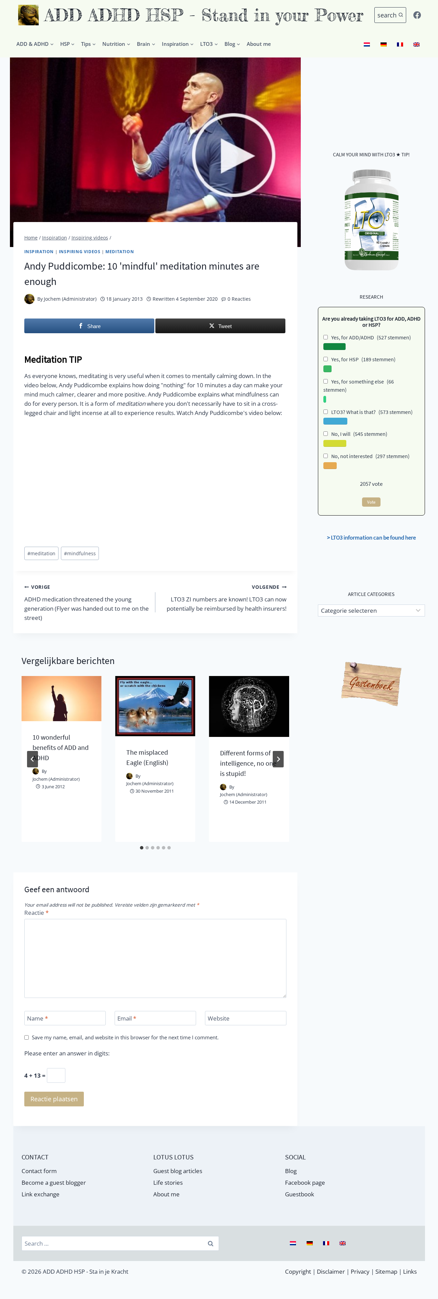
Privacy (360, 1271)
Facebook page (305, 1182)
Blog (291, 1171)
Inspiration (39, 251)
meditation (41, 553)
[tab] (141, 847)
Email (126, 1018)
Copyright (298, 1271)
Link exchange (41, 1194)
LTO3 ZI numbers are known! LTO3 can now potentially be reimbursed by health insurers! (226, 598)
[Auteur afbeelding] (29, 299)
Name (37, 1018)
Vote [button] (371, 502)
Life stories (168, 1182)
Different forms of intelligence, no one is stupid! (248, 763)
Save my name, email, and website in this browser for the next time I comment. (125, 1037)
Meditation (119, 251)
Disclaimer (331, 1271)
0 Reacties (239, 299)
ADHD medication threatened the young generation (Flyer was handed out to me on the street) (86, 603)
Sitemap (386, 1271)
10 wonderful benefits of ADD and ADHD (61, 747)
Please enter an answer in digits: (67, 1053)
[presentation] (62, 698)
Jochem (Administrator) (70, 299)
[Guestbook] (371, 685)
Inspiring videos (80, 251)
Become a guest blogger (54, 1182)
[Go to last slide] (32, 759)
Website (219, 1018)
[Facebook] (417, 15)
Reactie (36, 913)
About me (259, 43)
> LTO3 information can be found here (371, 537)
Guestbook (299, 1194)
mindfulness (80, 553)
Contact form (39, 1171)
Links (410, 1271)
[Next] (278, 759)
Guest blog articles (177, 1171)
